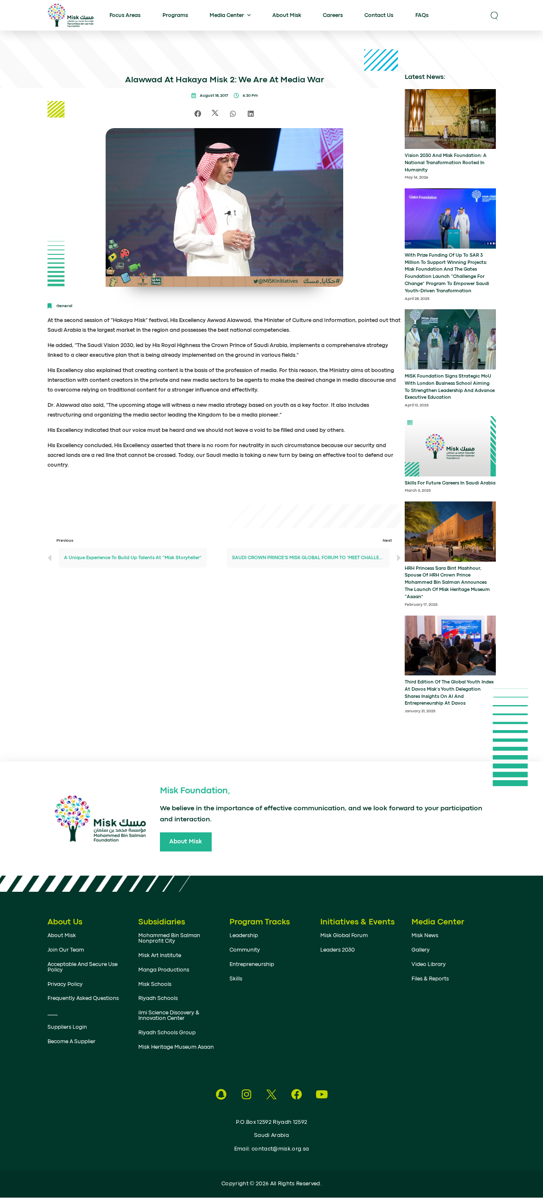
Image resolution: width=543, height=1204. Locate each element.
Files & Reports (430, 979)
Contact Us (378, 15)
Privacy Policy (65, 984)
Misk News (424, 935)
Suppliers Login (67, 1027)
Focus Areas (124, 15)
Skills (236, 979)
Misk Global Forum (344, 935)
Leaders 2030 (337, 950)
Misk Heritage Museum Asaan (176, 1047)
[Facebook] (297, 1094)
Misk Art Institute (159, 955)
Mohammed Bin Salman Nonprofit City (169, 938)
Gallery (420, 950)
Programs (175, 15)
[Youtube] (322, 1094)
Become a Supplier (71, 1041)
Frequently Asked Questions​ (83, 998)
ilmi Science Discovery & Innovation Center (168, 1016)
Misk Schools (154, 984)
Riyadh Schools (158, 998)
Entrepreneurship (252, 964)
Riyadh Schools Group (167, 1032)
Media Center (227, 15)
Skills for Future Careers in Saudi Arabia (450, 483)
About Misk (286, 15)
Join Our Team (66, 950)
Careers (333, 15)
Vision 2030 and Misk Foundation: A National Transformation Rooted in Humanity (446, 163)
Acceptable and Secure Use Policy (83, 967)
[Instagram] (246, 1094)
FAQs (421, 15)
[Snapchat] (221, 1094)
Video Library (428, 964)
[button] (494, 15)
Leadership (244, 935)
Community (245, 950)
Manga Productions (163, 970)
